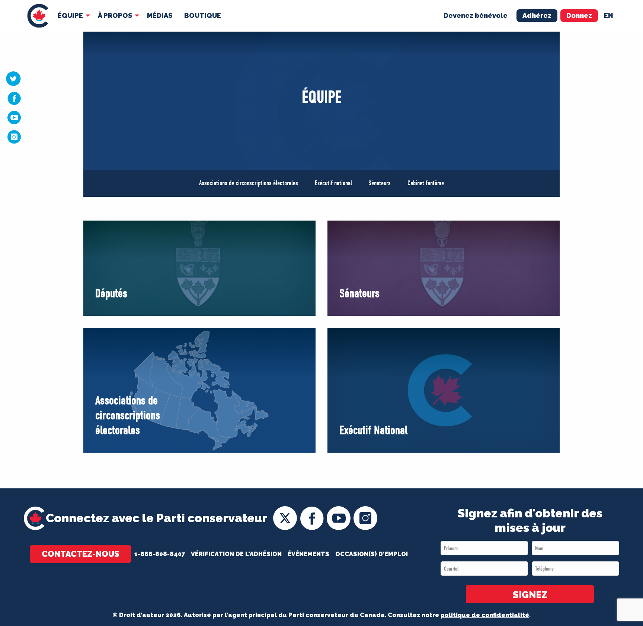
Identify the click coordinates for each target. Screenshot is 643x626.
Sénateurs (379, 183)
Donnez (579, 15)
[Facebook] (14, 98)
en (608, 15)
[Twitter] (13, 78)
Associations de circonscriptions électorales (248, 183)
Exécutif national (333, 183)
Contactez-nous (80, 554)
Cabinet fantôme (425, 183)
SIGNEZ (530, 594)
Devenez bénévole (476, 15)
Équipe (70, 15)
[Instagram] (14, 136)
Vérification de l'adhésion (236, 554)
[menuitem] (38, 16)
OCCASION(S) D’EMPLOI (371, 554)
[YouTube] (14, 117)
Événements (308, 554)
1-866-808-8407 (159, 554)
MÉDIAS (159, 15)
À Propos (115, 15)
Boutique (202, 15)
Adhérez (536, 15)
